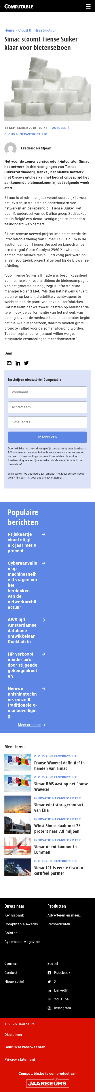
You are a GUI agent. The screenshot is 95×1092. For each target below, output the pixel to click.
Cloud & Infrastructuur (37, 30)
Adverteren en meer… (65, 915)
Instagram (62, 1008)
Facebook (62, 973)
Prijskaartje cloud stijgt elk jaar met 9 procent (22, 542)
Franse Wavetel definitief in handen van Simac (59, 765)
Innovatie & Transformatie (57, 798)
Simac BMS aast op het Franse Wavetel (61, 786)
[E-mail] (9, 363)
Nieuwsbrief (14, 981)
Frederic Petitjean (36, 148)
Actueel (59, 128)
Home (9, 30)
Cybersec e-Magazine (22, 942)
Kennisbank (14, 915)
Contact (10, 973)
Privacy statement (19, 1059)
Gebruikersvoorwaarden (25, 1047)
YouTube (61, 999)
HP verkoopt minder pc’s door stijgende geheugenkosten (22, 665)
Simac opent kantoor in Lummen (55, 849)
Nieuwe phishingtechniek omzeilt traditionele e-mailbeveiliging (22, 702)
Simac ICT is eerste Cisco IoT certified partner (59, 870)
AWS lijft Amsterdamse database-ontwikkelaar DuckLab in (22, 630)
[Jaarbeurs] (47, 1081)
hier (28, 477)
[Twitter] (26, 363)
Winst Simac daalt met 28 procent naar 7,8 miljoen (57, 828)
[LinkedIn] (18, 363)
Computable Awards (21, 924)
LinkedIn (61, 990)
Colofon (11, 933)
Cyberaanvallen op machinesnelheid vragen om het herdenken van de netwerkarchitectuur (22, 585)
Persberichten (59, 924)
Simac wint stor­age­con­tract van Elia (58, 807)
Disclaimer (13, 1035)
